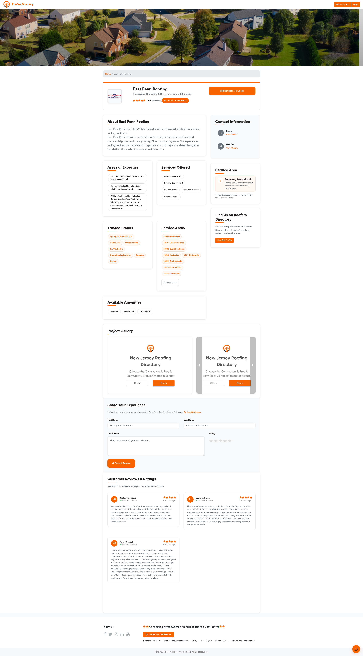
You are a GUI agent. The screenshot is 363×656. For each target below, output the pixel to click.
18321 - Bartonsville (191, 255)
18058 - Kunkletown (172, 236)
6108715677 (232, 134)
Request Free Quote (233, 91)
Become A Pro (222, 641)
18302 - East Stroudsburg (174, 249)
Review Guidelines (192, 412)
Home (108, 74)
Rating (212, 433)
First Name (112, 420)
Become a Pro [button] (342, 4)
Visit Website (232, 148)
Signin (209, 641)
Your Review (113, 433)
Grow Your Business (160, 634)
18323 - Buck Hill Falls (172, 267)
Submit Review (122, 463)
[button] (199, 365)
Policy (194, 641)
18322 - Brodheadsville (173, 261)
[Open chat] (356, 649)
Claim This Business (177, 100)
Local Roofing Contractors (176, 641)
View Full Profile (224, 240)
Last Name (189, 420)
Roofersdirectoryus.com (176, 652)
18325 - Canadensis (172, 273)
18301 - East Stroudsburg (174, 243)
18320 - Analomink (171, 255)
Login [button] (355, 4)
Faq (201, 641)
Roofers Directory (151, 641)
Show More (171, 283)
